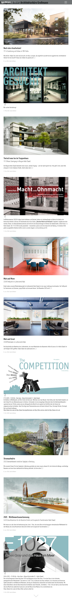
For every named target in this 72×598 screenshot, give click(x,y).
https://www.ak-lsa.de (54, 410)
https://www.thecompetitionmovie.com (25, 410)
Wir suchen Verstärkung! (10, 107)
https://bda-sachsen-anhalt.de (42, 410)
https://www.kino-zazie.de (10, 410)
